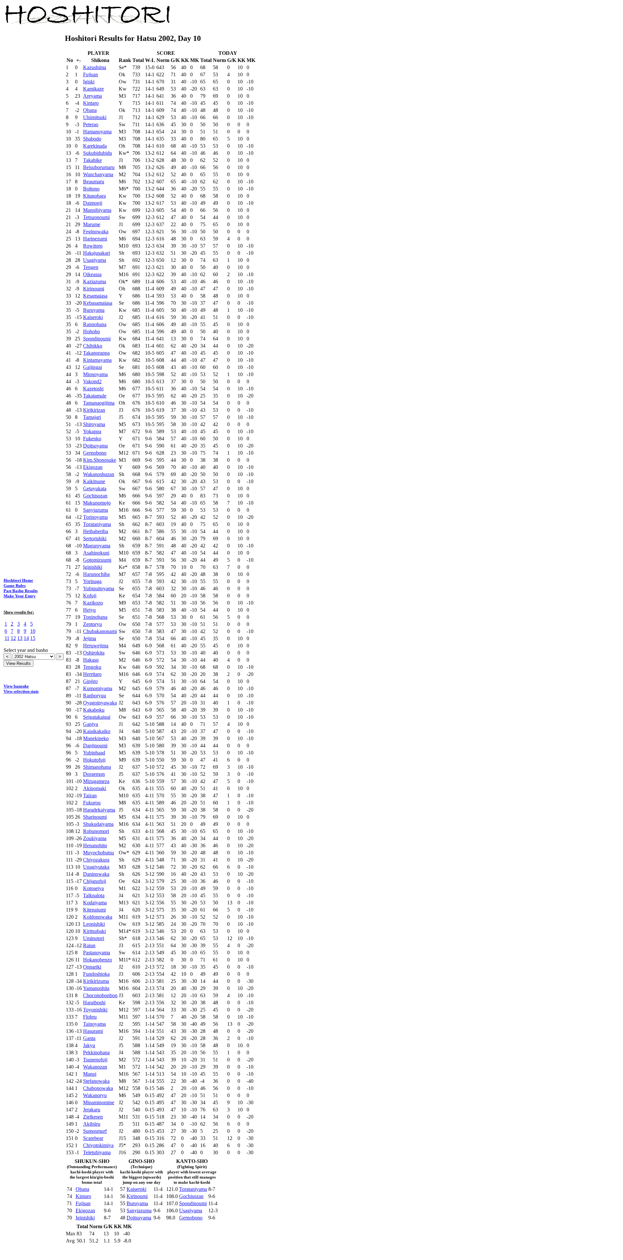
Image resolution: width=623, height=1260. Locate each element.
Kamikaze (93, 89)
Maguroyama (96, 545)
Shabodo (92, 138)
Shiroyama (94, 424)
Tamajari (92, 417)
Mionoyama (95, 374)
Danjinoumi (95, 745)
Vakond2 (92, 381)
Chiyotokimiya (98, 1145)
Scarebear (93, 1138)
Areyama (92, 96)
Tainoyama (94, 1024)
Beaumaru (93, 181)
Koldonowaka (97, 917)
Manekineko (96, 738)
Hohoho (91, 331)
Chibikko (92, 346)
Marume (91, 224)
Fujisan (90, 74)
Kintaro (91, 103)
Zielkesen (93, 1116)
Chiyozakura (96, 859)
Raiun (89, 945)
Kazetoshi (93, 388)
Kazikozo (93, 603)
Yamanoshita (96, 988)
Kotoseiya (93, 888)
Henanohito (95, 845)
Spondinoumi (97, 338)
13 (19, 638)
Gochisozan (95, 495)
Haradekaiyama (99, 810)
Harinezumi (95, 238)
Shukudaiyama (98, 824)
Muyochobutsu (98, 852)
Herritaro (92, 674)
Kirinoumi (93, 288)
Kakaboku (93, 710)
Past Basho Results (21, 590)
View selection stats (21, 691)
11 (7, 638)
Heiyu (89, 610)
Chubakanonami (100, 631)
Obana (90, 110)
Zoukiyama (94, 838)
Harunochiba (96, 574)
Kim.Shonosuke (99, 460)
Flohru (90, 1017)
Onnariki (92, 967)
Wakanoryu (95, 1095)
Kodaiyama (95, 902)
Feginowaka (95, 231)
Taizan (90, 795)
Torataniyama (97, 524)
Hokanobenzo (97, 959)
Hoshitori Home (18, 580)
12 (13, 638)
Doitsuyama (95, 445)
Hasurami (93, 1031)
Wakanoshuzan (98, 474)
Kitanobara (94, 196)
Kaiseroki (93, 317)
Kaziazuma (94, 281)
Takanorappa (96, 353)
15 (32, 638)
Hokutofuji (94, 760)
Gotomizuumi (97, 560)
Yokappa (92, 431)
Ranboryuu (94, 695)
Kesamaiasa (95, 296)
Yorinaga (92, 581)
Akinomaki (94, 788)
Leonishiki (94, 924)
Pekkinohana (96, 1052)
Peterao (90, 124)
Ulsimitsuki (94, 117)
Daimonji (92, 203)
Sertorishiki (94, 538)
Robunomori (96, 831)
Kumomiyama (97, 688)
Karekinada (95, 146)
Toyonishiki (95, 1009)
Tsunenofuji (95, 1059)
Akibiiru (91, 1124)
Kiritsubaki (94, 931)
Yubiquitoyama (98, 588)
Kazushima (94, 67)
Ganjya (90, 724)
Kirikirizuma (96, 981)
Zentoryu (92, 624)
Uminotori (93, 938)
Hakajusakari (96, 253)
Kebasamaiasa (97, 303)
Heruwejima (95, 645)
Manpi (89, 1074)
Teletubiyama (97, 1152)
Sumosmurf (95, 1131)
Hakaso (91, 660)
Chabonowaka (98, 1088)
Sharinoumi (95, 817)
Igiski (88, 81)
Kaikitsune (94, 481)
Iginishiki (92, 567)
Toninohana (95, 617)
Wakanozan (95, 1067)
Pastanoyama (96, 952)
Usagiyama (94, 260)
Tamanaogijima (99, 403)
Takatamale (94, 395)
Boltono (91, 188)
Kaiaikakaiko (96, 731)
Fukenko (92, 438)
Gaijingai (92, 367)
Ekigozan (93, 467)
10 (32, 631)
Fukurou (92, 802)
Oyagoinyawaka (100, 702)
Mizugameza (96, 781)
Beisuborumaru (99, 167)
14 (26, 638)
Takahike (92, 160)
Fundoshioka (96, 974)
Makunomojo (97, 503)
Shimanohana (97, 767)
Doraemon (94, 774)
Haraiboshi (94, 1002)
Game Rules (15, 585)
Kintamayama (97, 360)
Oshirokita (93, 652)
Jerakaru (91, 1109)
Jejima (89, 638)
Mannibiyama (97, 210)
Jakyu (89, 1045)
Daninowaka (96, 874)
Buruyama (93, 310)
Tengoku (92, 667)
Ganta (89, 1038)
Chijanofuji (94, 881)
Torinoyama (95, 517)
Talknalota (93, 895)
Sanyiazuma (95, 510)
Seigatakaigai (96, 717)
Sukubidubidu (97, 153)
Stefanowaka (96, 1081)
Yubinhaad (94, 752)
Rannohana (94, 324)
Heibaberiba (95, 531)
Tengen (90, 267)
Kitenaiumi (94, 909)
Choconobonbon (100, 995)
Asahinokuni (96, 553)
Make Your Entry (20, 595)
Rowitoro (93, 246)
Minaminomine (98, 1102)
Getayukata (94, 488)
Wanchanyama (98, 174)
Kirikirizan (94, 410)
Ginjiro (90, 681)
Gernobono (94, 453)
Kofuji (89, 595)
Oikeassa (92, 274)
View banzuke (16, 686)
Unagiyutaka (96, 867)
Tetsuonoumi (96, 217)
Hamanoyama (97, 131)
